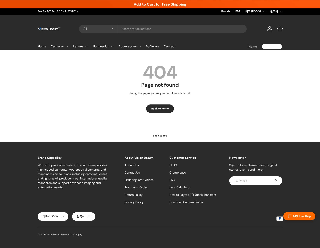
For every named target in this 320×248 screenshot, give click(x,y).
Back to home (160, 108)
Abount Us (132, 165)
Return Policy (134, 195)
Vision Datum (53, 234)
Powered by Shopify (71, 234)
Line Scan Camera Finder (186, 202)
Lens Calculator (180, 187)
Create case (177, 172)
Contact (170, 46)
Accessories (128, 46)
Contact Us (132, 172)
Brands (225, 11)
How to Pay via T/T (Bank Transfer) (192, 195)
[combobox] (163, 29)
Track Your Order (136, 187)
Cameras (57, 46)
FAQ (237, 11)
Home (42, 46)
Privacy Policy (134, 202)
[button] (280, 29)
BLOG (173, 165)
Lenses (78, 46)
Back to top (160, 135)
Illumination (101, 46)
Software (152, 46)
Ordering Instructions (139, 180)
